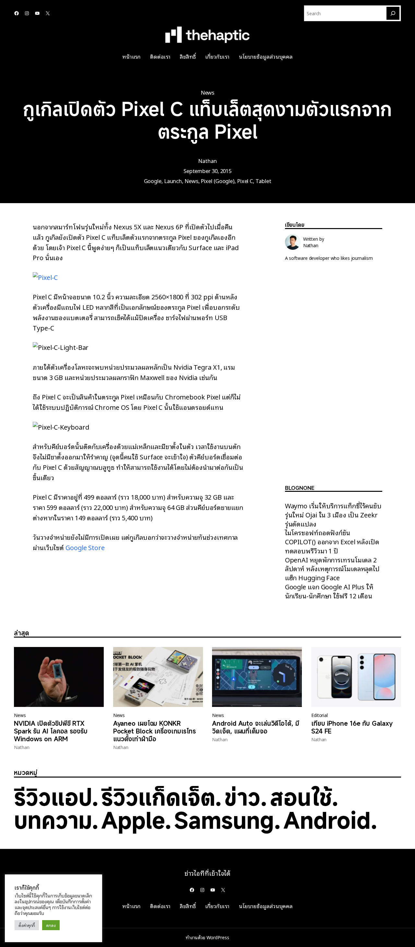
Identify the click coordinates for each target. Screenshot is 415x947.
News (208, 92)
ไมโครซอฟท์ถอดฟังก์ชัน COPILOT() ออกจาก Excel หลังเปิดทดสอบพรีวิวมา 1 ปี (332, 541)
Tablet (263, 180)
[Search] (392, 13)
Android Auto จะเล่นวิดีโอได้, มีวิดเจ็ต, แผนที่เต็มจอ (255, 727)
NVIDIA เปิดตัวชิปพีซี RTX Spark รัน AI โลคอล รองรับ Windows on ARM (51, 731)
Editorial (319, 715)
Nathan (207, 160)
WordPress (218, 937)
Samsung (224, 820)
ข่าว (242, 797)
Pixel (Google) (217, 180)
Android (327, 820)
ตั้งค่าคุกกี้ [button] (26, 925)
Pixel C (245, 180)
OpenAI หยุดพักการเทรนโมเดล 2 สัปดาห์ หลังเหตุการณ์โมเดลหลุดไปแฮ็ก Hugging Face (332, 568)
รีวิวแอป (53, 797)
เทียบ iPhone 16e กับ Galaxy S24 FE (352, 727)
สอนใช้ (301, 797)
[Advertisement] (333, 378)
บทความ (53, 820)
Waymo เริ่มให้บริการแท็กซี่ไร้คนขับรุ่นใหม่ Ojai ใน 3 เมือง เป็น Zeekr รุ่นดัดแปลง (333, 514)
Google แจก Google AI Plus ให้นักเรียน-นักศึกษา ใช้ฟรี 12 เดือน (329, 591)
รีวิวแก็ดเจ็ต (158, 797)
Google (152, 180)
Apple (133, 820)
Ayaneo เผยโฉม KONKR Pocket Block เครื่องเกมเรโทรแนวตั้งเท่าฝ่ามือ (154, 731)
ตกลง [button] (51, 925)
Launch (173, 180)
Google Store (85, 547)
